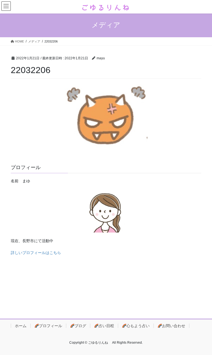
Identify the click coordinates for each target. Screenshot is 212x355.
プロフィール (50, 326)
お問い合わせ (173, 326)
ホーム (20, 326)
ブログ (80, 326)
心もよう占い (138, 326)
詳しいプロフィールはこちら (36, 252)
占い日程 (106, 326)
